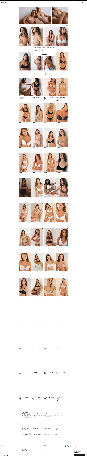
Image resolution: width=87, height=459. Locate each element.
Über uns (44, 446)
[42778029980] (55, 353)
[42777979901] (67, 228)
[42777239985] (30, 378)
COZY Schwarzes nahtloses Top (35, 97)
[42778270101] (42, 278)
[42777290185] (55, 328)
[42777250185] (42, 378)
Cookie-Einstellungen (36, 52)
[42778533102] (55, 52)
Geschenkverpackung (24, 449)
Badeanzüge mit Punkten (57, 435)
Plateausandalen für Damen (35, 428)
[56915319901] (55, 203)
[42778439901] (67, 378)
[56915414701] (30, 253)
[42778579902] (55, 178)
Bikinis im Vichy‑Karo (57, 428)
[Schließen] (54, 46)
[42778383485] (30, 228)
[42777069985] (55, 303)
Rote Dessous (45, 433)
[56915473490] (42, 203)
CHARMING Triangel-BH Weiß (22, 372)
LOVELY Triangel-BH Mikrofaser (47, 322)
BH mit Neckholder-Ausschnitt (47, 434)
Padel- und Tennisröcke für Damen (47, 428)
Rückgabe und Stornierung (24, 450)
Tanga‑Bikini (56, 434)
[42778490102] (55, 27)
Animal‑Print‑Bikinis (56, 433)
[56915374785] (55, 278)
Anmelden (2, 446)
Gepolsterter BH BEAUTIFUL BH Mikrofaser (23, 322)
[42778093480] (42, 328)
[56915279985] (67, 203)
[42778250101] (30, 278)
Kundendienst (23, 446)
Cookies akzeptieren (44, 54)
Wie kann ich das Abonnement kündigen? (79, 456)
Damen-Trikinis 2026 (24, 429)
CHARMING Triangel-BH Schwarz (47, 347)
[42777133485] (67, 303)
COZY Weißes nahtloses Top (22, 97)
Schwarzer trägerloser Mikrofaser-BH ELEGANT (49, 397)
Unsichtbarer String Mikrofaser (35, 297)
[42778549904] (30, 78)
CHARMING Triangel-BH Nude (35, 322)
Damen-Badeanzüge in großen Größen (25, 428)
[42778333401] (67, 253)
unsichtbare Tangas (48, 416)
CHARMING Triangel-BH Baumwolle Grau (48, 297)
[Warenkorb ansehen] (85, 2)
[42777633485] (42, 303)
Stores (44, 449)
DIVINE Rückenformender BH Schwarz (23, 297)
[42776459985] (42, 178)
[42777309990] (30, 353)
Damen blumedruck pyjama (46, 429)
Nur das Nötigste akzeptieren (45, 52)
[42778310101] (55, 378)
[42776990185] (30, 328)
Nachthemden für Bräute (35, 433)
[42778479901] (55, 253)
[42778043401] (42, 228)
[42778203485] (55, 78)
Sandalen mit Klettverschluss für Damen (37, 429)
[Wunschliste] (84, 2)
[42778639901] (67, 27)
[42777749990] (30, 203)
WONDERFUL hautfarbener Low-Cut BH (48, 97)
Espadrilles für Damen (46, 435)
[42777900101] (55, 228)
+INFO (42, 50)
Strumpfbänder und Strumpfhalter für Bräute (37, 434)
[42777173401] (30, 303)
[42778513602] (30, 27)
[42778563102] (67, 178)
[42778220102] (30, 178)
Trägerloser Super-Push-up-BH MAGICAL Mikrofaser (61, 372)
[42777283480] (67, 353)
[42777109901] (42, 353)
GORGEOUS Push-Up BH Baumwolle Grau (61, 297)
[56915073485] (67, 78)
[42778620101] (30, 52)
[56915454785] (67, 278)
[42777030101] (67, 328)
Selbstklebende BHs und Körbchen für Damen (26, 434)
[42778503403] (42, 27)
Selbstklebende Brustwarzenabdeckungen (26, 433)
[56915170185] (67, 52)
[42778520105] (42, 78)
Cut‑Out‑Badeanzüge (57, 429)
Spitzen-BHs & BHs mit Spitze (25, 435)
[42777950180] (42, 253)
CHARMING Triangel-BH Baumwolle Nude (60, 97)
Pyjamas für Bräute (35, 435)
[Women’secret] (3, 2)
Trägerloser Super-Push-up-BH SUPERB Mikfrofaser (37, 347)
